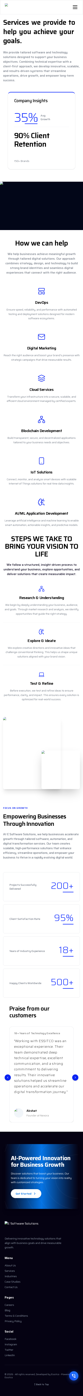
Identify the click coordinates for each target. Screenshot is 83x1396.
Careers (9, 1305)
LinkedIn (10, 1355)
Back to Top (41, 1384)
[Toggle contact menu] (73, 1376)
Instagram (11, 1344)
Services (10, 1271)
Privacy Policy (13, 1321)
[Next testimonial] (75, 1077)
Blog (7, 1310)
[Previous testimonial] (8, 1077)
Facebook (10, 1339)
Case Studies (12, 1282)
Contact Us (11, 1287)
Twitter (9, 1350)
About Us (10, 1265)
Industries (11, 1276)
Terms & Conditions (16, 1316)
